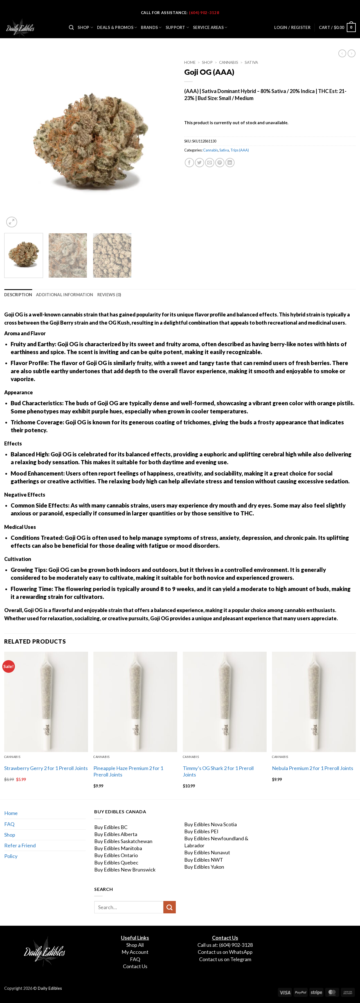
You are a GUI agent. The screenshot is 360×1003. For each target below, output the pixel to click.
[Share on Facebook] (189, 162)
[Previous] (15, 143)
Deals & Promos (115, 27)
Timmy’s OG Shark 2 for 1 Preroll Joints (218, 771)
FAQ (9, 824)
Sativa (251, 62)
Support (175, 27)
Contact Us (135, 966)
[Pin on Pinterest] (219, 162)
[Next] (165, 143)
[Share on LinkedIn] (230, 162)
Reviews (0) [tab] (109, 294)
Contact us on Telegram (225, 959)
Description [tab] (18, 294)
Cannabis (228, 62)
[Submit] (169, 907)
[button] (337, 27)
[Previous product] (352, 53)
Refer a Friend (20, 845)
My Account (135, 952)
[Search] (71, 27)
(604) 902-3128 (204, 12)
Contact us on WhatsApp (225, 952)
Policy (10, 856)
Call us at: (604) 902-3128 (225, 945)
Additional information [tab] (64, 294)
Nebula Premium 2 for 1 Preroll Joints (312, 768)
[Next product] (342, 53)
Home (189, 62)
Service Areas (208, 27)
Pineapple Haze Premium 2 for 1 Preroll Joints (128, 771)
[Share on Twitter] (199, 162)
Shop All (135, 945)
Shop (83, 27)
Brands (149, 27)
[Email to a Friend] (209, 162)
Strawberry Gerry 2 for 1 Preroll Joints (46, 768)
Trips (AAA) (239, 150)
